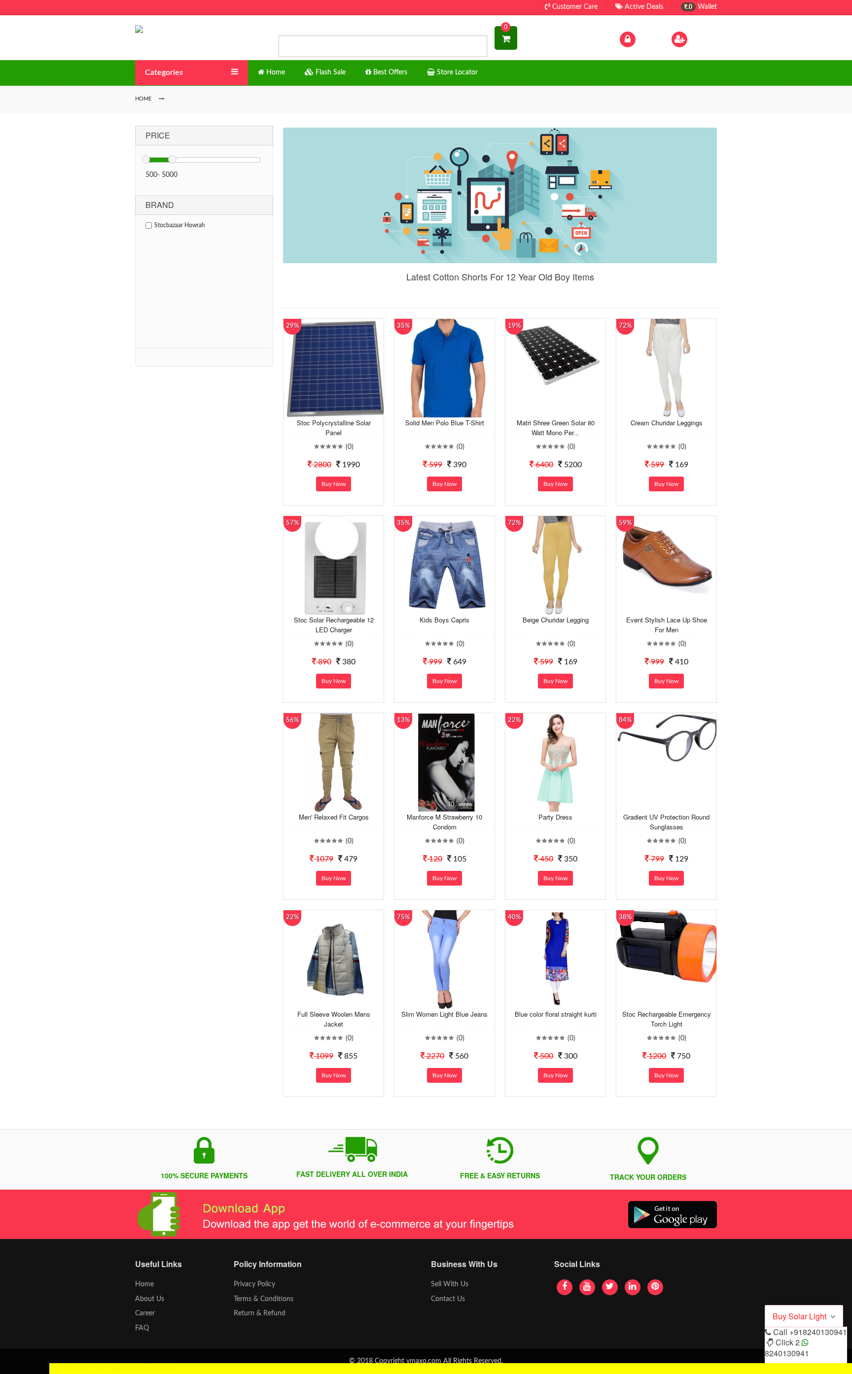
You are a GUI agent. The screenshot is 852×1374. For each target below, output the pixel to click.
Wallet (702, 6)
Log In (647, 38)
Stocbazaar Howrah (179, 225)
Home (144, 1284)
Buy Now (333, 484)
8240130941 (787, 1353)
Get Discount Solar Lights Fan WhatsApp (112, 1368)
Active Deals (643, 6)
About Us (149, 1299)
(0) (350, 447)
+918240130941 (818, 1332)
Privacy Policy (254, 1284)
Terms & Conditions (263, 1299)
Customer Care (574, 6)
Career (145, 1313)
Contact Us (448, 1299)
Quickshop (345, 410)
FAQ (142, 1328)
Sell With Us (449, 1284)
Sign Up (701, 38)
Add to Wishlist (326, 410)
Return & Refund (259, 1313)
